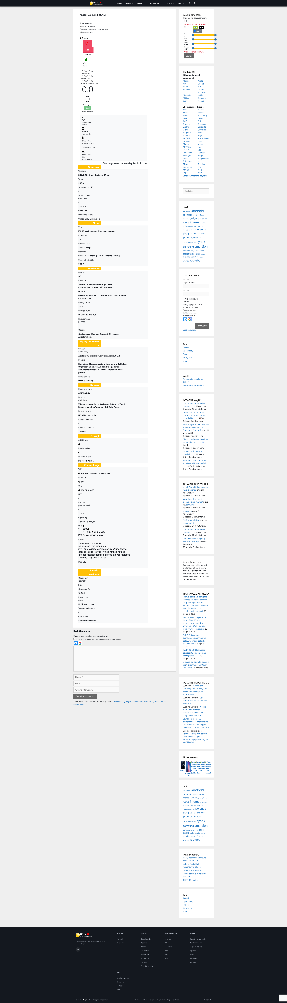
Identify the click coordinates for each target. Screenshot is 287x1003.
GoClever (202, 130)
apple (195, 215)
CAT (185, 121)
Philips (186, 98)
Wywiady (193, 951)
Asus (185, 84)
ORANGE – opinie (191, 880)
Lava (200, 141)
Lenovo (201, 89)
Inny (198, 31)
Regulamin (161, 1000)
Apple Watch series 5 (208, 771)
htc (206, 219)
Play (167, 943)
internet (195, 222)
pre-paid (201, 233)
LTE (166, 958)
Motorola (187, 95)
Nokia (200, 95)
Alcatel (186, 81)
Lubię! (88, 50)
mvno (201, 226)
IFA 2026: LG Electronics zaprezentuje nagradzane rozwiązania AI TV (194, 653)
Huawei (186, 89)
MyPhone (187, 147)
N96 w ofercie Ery (191, 520)
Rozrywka (187, 358)
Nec (199, 147)
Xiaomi (201, 101)
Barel (185, 115)
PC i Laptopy (145, 958)
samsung (188, 246)
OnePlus (187, 150)
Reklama (193, 962)
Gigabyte (202, 127)
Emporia (186, 124)
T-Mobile (199, 250)
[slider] (193, 35)
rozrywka (193, 242)
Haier (200, 132)
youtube (194, 260)
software (186, 251)
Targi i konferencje (196, 947)
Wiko (200, 170)
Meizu (200, 144)
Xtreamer (187, 170)
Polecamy (120, 943)
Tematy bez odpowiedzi (194, 385)
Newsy (128, 3)
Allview (201, 110)
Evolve (186, 127)
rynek (201, 242)
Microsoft (202, 92)
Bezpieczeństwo (123, 978)
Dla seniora (145, 951)
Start (119, 3)
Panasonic (187, 153)
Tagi (168, 1000)
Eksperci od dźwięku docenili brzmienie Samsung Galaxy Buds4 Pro (196, 665)
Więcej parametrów (193, 52)
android (198, 211)
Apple (200, 81)
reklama (186, 242)
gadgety (194, 218)
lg (184, 226)
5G (166, 954)
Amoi (185, 113)
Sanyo (200, 155)
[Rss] (78, 949)
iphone (205, 223)
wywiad (186, 261)
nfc (191, 230)
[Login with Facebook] (76, 643)
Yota (200, 173)
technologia (194, 254)
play (185, 233)
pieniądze (187, 511)
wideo (200, 257)
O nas (137, 1000)
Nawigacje (145, 954)
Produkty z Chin (147, 966)
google (202, 219)
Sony (185, 101)
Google (201, 84)
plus (190, 233)
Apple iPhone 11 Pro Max (193, 771)
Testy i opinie (146, 939)
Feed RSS (175, 1000)
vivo (199, 167)
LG (184, 92)
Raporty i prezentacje (197, 939)
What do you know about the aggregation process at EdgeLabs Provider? (196, 427)
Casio (200, 118)
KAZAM (186, 138)
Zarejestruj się (189, 330)
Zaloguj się (202, 326)
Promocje (120, 939)
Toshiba (201, 164)
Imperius (187, 135)
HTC (200, 86)
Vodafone (187, 167)
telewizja (186, 257)
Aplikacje (120, 986)
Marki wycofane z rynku (195, 176)
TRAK (185, 164)
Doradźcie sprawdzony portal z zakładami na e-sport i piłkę (194, 415)
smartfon (201, 246)
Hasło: (186, 291)
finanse (186, 219)
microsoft (190, 226)
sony (192, 251)
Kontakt (144, 1000)
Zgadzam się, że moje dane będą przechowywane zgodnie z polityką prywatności (98, 639)
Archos (201, 113)
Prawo (192, 954)
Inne (180, 3)
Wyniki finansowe (196, 943)
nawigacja (186, 230)
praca (194, 234)
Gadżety (144, 962)
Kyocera (186, 141)
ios (202, 223)
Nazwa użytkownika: (189, 281)
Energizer (202, 124)
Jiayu (200, 135)
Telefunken (188, 161)
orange (201, 229)
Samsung (202, 98)
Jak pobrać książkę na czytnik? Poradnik (195, 701)
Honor (186, 86)
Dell (199, 121)
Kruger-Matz (203, 138)
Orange (168, 939)
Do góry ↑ (207, 1000)
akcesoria (187, 211)
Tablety (144, 947)
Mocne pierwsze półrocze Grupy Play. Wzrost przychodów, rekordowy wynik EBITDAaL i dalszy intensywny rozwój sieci (194, 623)
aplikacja (187, 214)
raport (198, 237)
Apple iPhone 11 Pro (198, 771)
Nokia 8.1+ (184, 770)
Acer (185, 110)
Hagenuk (187, 132)
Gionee (186, 130)
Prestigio (187, 155)
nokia (195, 230)
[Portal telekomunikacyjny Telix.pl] (84, 935)
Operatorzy (155, 3)
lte (186, 226)
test (192, 257)
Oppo (200, 150)
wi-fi (196, 257)
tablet (186, 254)
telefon (202, 254)
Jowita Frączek (190, 719)
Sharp (185, 158)
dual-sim (201, 215)
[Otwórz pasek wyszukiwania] (195, 3)
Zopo (185, 173)
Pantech (201, 153)
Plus (166, 951)
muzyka (196, 226)
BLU (185, 118)
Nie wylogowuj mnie (191, 300)
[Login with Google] (80, 643)
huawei (186, 223)
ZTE (185, 104)
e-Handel (193, 958)
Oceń (87, 108)
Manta (186, 144)
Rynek (169, 3)
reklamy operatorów (192, 870)
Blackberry (202, 115)
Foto (118, 990)
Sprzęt (140, 3)
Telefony (144, 943)
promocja (189, 237)
